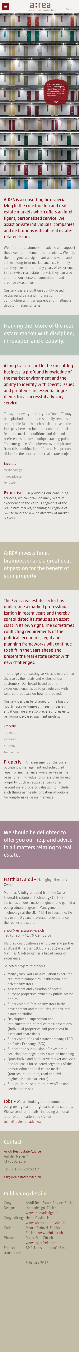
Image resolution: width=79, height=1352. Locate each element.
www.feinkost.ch (50, 1233)
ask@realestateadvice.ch (22, 1177)
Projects (9, 732)
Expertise (10, 463)
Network (10, 483)
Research (10, 739)
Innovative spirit (15, 476)
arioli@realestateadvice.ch (24, 930)
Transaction (11, 752)
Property (10, 726)
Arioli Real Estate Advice (22, 1151)
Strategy (9, 745)
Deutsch (70, 9)
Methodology (13, 470)
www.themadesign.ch (42, 1213)
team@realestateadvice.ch (24, 1122)
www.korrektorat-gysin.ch (45, 1223)
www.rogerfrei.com (40, 1243)
